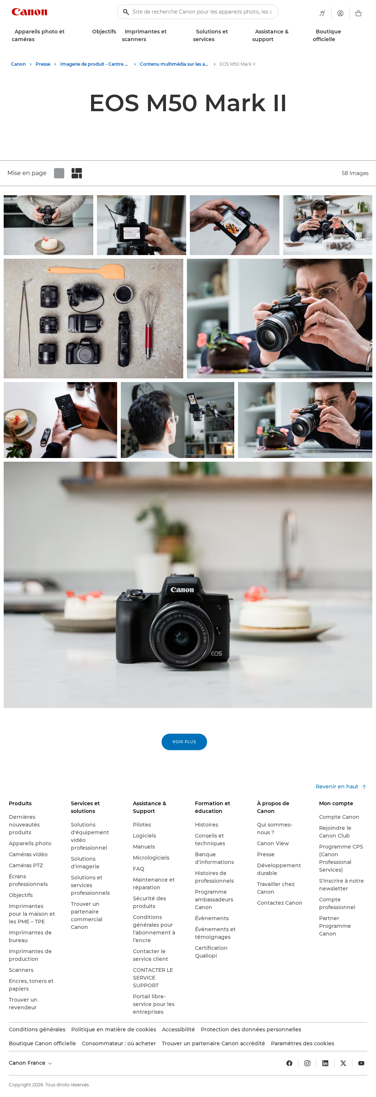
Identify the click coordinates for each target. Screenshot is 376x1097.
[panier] (358, 13)
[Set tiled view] (59, 173)
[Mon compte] (340, 13)
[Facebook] (289, 1063)
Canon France (28, 1063)
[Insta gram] (307, 1063)
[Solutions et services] (217, 39)
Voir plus (184, 742)
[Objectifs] (119, 32)
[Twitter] (343, 1063)
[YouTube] (361, 1063)
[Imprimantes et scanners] (149, 39)
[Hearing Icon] (322, 13)
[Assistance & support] (276, 39)
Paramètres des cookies (302, 1043)
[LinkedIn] (325, 1063)
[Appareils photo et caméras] (37, 39)
